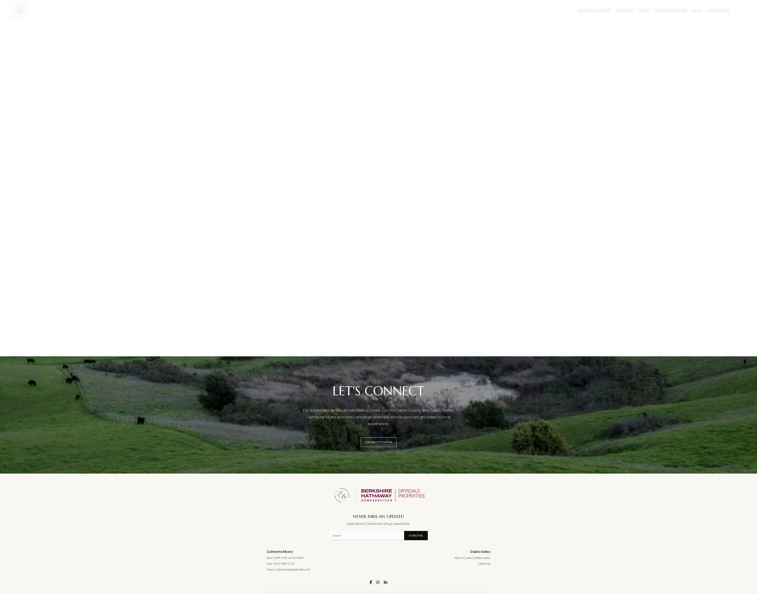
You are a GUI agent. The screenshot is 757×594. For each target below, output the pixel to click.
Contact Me (718, 10)
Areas (644, 10)
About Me (624, 10)
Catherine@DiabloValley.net (292, 569)
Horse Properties (671, 10)
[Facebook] (371, 582)
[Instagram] (378, 582)
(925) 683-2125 (284, 563)
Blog (697, 10)
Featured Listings (594, 10)
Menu (744, 10)
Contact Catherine (378, 442)
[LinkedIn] (385, 582)
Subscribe (416, 535)
